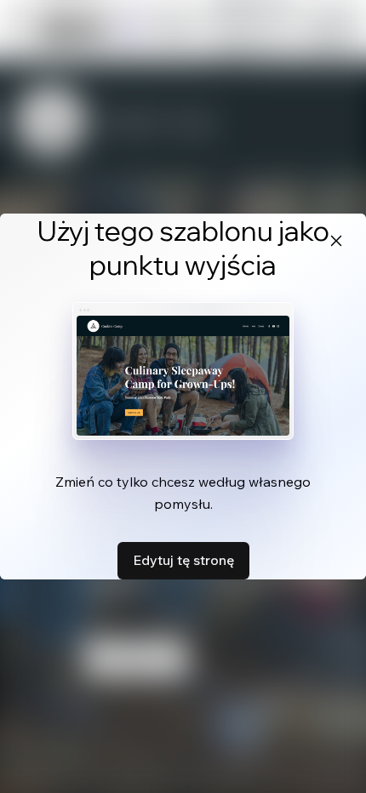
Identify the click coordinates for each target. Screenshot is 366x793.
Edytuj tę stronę (183, 559)
